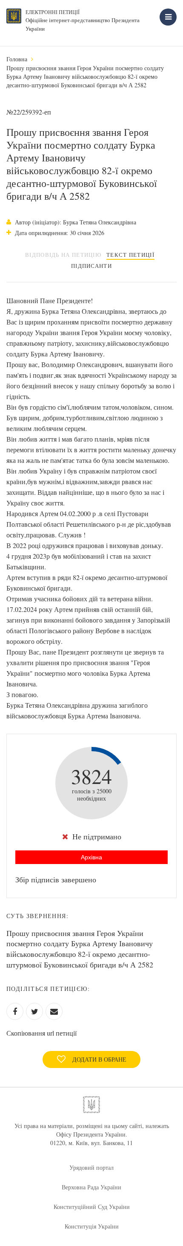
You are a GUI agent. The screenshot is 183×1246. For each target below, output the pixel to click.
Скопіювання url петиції (41, 1032)
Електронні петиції (53, 12)
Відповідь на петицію (63, 254)
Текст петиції (130, 254)
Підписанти (91, 266)
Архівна (91, 857)
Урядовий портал (91, 1167)
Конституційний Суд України (92, 1207)
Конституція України (92, 1226)
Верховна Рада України (91, 1187)
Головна (16, 59)
